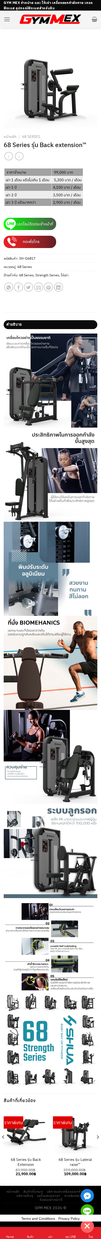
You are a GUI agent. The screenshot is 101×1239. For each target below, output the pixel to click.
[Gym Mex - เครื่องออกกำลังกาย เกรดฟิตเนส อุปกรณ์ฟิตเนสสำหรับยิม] (50, 19)
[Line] (87, 1211)
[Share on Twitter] (28, 287)
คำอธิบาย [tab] (14, 324)
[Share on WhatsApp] (8, 287)
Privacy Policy (69, 1219)
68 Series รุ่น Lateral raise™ (75, 1162)
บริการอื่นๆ (24, 1195)
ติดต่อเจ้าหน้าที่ (51, 1199)
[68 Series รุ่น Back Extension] (26, 1131)
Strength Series (47, 274)
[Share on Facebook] (18, 287)
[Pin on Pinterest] (48, 287)
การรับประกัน (74, 1195)
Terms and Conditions (38, 1219)
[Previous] (3, 1147)
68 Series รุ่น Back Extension (26, 1162)
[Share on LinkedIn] (58, 287)
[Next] (97, 1147)
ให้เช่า (65, 274)
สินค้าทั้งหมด (33, 1191)
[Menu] (7, 19)
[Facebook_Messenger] (87, 1195)
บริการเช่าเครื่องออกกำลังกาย (70, 1191)
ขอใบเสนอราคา (49, 1195)
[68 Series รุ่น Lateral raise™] (75, 1131)
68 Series (31, 136)
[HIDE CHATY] (87, 1226)
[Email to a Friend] (38, 287)
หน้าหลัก (10, 136)
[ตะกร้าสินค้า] (94, 19)
